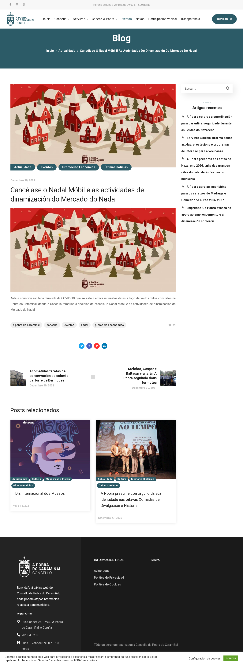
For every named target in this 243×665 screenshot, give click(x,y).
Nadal (84, 325)
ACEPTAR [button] (231, 658)
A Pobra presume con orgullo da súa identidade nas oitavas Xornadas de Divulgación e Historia (131, 499)
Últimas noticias (116, 167)
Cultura (36, 479)
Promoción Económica (78, 167)
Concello (52, 325)
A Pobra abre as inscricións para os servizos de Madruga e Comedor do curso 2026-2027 (203, 193)
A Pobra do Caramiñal (26, 325)
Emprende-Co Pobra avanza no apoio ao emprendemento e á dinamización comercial (206, 214)
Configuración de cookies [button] (205, 658)
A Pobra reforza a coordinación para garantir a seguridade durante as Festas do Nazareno (206, 123)
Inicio (50, 51)
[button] (224, 19)
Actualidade (66, 51)
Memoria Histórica (142, 479)
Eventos (47, 167)
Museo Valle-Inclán (58, 479)
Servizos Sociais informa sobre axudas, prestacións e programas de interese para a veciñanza (206, 144)
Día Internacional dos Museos (40, 493)
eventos (69, 325)
